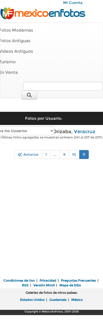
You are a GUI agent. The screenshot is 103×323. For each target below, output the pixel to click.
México (77, 300)
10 (74, 154)
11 (84, 154)
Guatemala (58, 300)
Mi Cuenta (72, 2)
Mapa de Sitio (70, 285)
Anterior (30, 154)
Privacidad (48, 280)
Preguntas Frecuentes (78, 280)
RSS (25, 285)
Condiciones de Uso (19, 280)
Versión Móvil (44, 285)
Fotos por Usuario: (43, 118)
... (55, 154)
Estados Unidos (32, 300)
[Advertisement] (51, 222)
